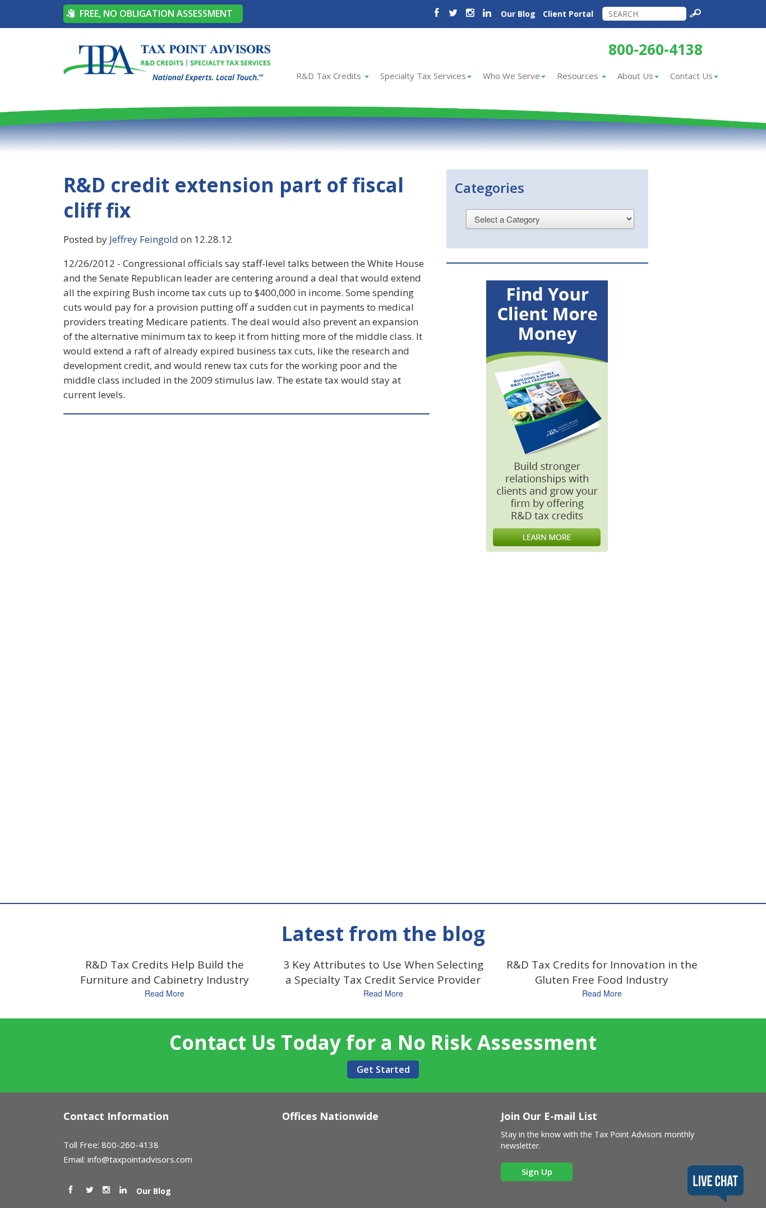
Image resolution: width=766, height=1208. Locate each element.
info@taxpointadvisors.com (139, 1159)
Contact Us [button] (691, 75)
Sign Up (537, 1171)
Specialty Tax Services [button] (423, 75)
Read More (164, 993)
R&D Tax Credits (329, 75)
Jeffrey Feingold (143, 239)
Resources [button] (579, 75)
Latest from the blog (383, 933)
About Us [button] (635, 75)
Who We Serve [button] (511, 75)
